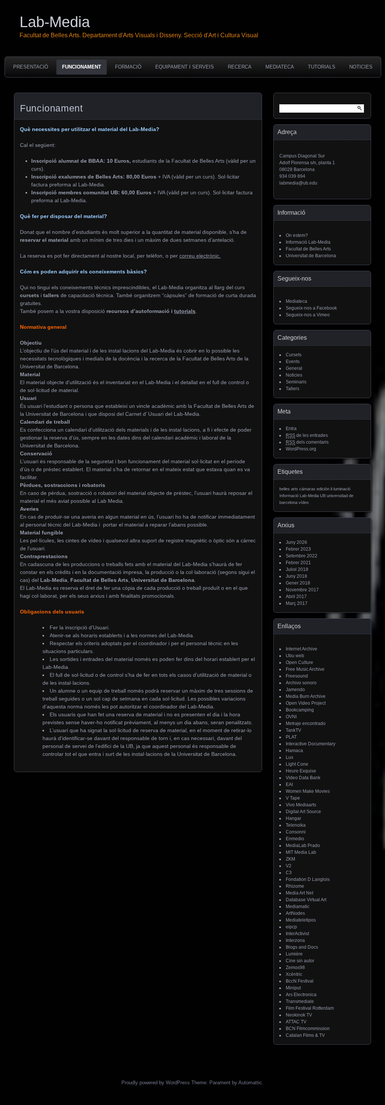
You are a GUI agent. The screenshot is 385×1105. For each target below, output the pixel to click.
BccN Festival (300, 981)
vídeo (304, 502)
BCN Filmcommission (308, 1028)
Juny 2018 (296, 576)
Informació (289, 495)
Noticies (361, 67)
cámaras (307, 489)
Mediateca (279, 67)
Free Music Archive (305, 669)
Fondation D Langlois (308, 879)
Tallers (292, 388)
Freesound (297, 676)
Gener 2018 (298, 583)
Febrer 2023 (298, 549)
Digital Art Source (303, 811)
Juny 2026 (296, 542)
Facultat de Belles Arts (308, 249)
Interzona (295, 940)
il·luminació (340, 489)
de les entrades (307, 435)
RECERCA (240, 67)
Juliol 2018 (297, 569)
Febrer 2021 (298, 562)
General (294, 368)
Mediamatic (297, 906)
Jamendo (295, 689)
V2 (288, 865)
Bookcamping (300, 710)
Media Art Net (299, 893)
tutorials (185, 311)
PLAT (291, 737)
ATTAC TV (296, 1021)
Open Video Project (306, 703)
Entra (291, 428)
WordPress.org (301, 449)
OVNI (291, 716)
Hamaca (294, 750)
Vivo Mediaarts (301, 804)
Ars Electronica (301, 994)
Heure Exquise (301, 771)
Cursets (294, 354)
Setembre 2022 (301, 556)
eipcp (291, 926)
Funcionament (81, 67)
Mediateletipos (301, 920)
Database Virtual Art (306, 899)
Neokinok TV (299, 1015)
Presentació (30, 67)
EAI (289, 784)
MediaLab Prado (303, 845)
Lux (289, 757)
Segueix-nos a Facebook (311, 308)
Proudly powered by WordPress (155, 1082)
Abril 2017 (296, 596)
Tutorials (321, 67)
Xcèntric (294, 974)
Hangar (293, 818)
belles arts (288, 489)
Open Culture (299, 662)
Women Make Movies (308, 791)
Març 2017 (297, 603)
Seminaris (296, 382)
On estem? (297, 235)
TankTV (293, 730)
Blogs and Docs (302, 947)
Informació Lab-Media (308, 242)
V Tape (293, 798)
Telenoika (296, 825)
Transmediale (300, 1001)
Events (293, 361)
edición (323, 489)
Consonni (296, 832)
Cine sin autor (300, 960)
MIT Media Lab (301, 852)
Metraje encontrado (306, 723)
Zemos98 (295, 967)
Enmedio (295, 838)
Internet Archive (301, 649)
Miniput (293, 988)
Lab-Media (55, 22)
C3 (289, 872)
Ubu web (295, 655)
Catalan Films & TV (305, 1035)
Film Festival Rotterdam (310, 1008)
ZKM (290, 859)
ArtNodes (295, 913)
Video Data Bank (303, 777)
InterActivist (297, 933)
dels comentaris (307, 442)
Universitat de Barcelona (311, 255)
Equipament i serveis (184, 67)
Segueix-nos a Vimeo (308, 314)
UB (323, 495)
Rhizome (295, 886)
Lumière (294, 954)
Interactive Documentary (310, 743)
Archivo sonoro (301, 682)
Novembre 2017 (302, 589)
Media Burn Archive (306, 696)
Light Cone (297, 764)
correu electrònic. (200, 256)
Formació (128, 67)
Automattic (250, 1082)
